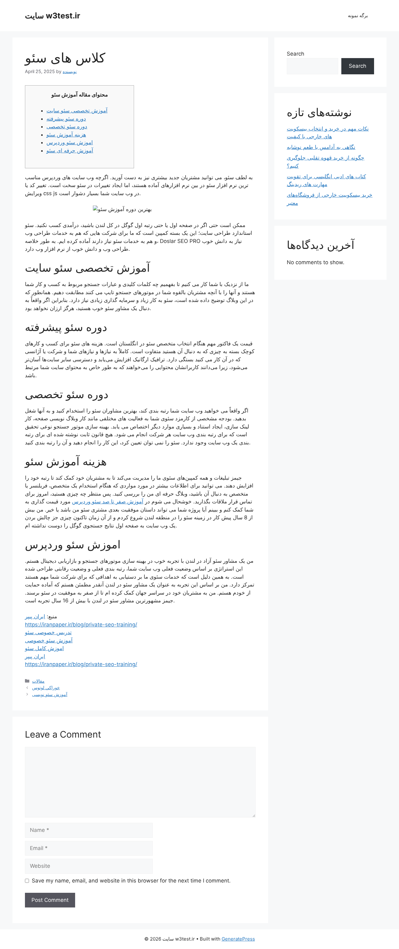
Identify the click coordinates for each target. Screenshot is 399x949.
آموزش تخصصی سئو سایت (77, 110)
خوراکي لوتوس (46, 687)
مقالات (38, 681)
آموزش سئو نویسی (49, 694)
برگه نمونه (358, 15)
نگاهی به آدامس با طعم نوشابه (321, 147)
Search (295, 54)
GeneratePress (238, 939)
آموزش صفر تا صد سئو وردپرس (107, 501)
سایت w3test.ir (52, 15)
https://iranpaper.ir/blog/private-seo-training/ (81, 624)
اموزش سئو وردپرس (69, 142)
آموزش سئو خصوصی (49, 640)
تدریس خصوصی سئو (48, 632)
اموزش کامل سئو (44, 648)
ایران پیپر (35, 616)
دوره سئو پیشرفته (66, 119)
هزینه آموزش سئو (66, 134)
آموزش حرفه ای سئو (69, 150)
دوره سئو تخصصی (66, 126)
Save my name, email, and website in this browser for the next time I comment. (131, 880)
